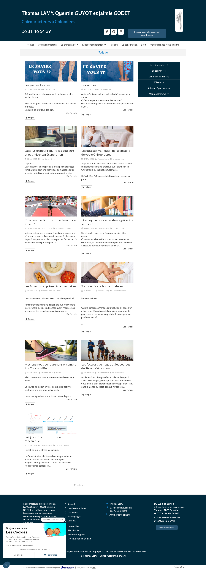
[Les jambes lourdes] (51, 71)
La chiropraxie (157, 65)
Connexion (179, 567)
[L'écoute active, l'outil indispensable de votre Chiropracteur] (107, 136)
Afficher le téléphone (119, 514)
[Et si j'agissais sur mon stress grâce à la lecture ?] (107, 206)
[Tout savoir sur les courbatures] (107, 272)
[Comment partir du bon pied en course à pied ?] (51, 206)
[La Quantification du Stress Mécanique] (51, 423)
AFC (93, 567)
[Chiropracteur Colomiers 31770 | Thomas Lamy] (179, 20)
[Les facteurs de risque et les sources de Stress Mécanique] (107, 350)
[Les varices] (107, 71)
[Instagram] (121, 32)
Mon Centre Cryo (157, 93)
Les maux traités (157, 76)
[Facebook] (107, 32)
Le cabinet (157, 70)
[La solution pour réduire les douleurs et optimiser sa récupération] (51, 136)
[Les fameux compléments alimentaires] (51, 272)
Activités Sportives (157, 88)
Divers (157, 82)
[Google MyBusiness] (114, 32)
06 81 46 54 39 (36, 31)
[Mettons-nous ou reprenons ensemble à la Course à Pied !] (51, 350)
